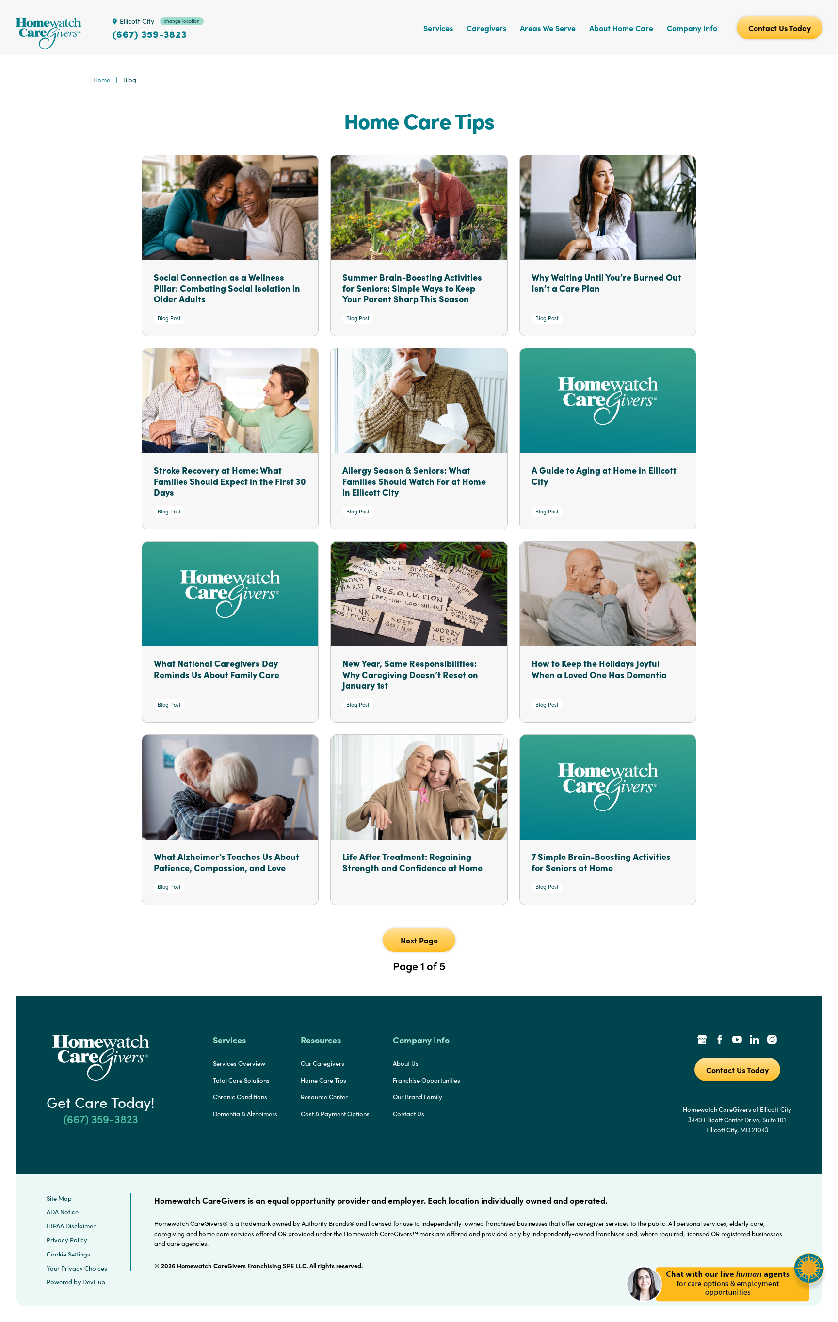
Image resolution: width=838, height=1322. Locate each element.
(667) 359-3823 (150, 34)
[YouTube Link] (737, 1040)
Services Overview (239, 1063)
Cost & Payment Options (335, 1113)
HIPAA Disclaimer (71, 1226)
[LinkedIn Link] (754, 1040)
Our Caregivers (322, 1063)
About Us (406, 1063)
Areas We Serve (548, 27)
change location (182, 20)
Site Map (59, 1198)
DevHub (93, 1281)
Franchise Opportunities (426, 1080)
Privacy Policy (67, 1240)
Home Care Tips (323, 1080)
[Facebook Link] (720, 1040)
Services (438, 27)
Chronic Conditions (240, 1096)
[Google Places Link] (702, 1040)
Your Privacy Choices (77, 1268)
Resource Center (324, 1096)
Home (101, 79)
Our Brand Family (417, 1096)
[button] (725, 1307)
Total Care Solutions (241, 1080)
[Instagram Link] (772, 1040)
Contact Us (408, 1113)
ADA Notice (63, 1211)
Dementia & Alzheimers (245, 1113)
